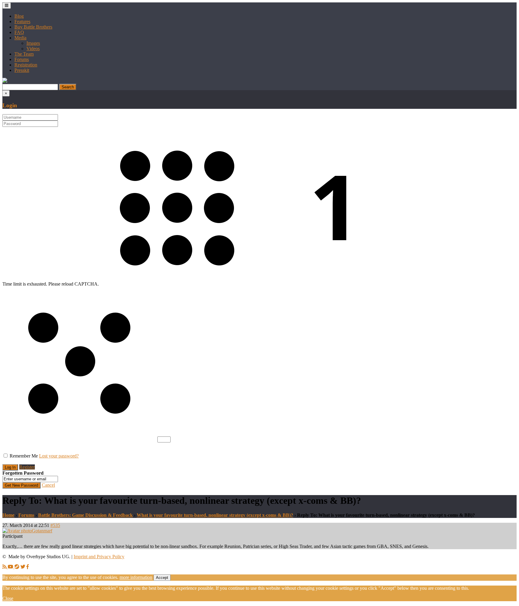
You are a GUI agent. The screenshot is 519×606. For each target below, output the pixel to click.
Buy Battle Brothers (33, 26)
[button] (4, 81)
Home (8, 515)
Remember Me (24, 455)
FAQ (19, 32)
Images (33, 43)
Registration (25, 64)
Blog (19, 16)
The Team (24, 54)
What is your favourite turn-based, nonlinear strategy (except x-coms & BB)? (215, 515)
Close (7, 598)
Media (20, 37)
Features (22, 21)
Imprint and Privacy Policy (99, 556)
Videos (33, 48)
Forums (21, 59)
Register (27, 467)
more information (136, 577)
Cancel (48, 485)
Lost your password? (59, 455)
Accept (162, 577)
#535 (55, 525)
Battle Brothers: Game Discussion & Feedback (85, 515)
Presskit (21, 70)
